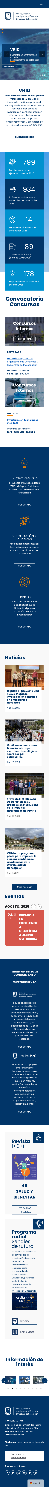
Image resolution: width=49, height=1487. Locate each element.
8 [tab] (36, 1388)
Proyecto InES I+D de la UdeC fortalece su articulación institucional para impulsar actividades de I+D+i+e (23, 804)
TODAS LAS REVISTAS (25, 1210)
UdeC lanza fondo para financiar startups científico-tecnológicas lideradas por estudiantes (22, 751)
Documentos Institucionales (18, 1456)
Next (45, 1380)
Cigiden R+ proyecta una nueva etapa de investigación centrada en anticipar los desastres (23, 696)
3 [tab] (16, 1388)
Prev (4, 1380)
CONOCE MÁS (24, 339)
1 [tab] (8, 1388)
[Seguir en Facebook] (7, 1472)
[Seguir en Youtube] (24, 1472)
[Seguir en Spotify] (35, 1472)
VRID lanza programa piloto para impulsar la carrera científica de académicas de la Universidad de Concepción (21, 860)
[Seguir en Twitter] (13, 1472)
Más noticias (24, 887)
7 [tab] (32, 1388)
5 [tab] (24, 1388)
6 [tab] (28, 1388)
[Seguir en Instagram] (18, 1472)
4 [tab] (20, 1388)
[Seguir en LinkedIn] (30, 1472)
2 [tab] (12, 1388)
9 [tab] (41, 1388)
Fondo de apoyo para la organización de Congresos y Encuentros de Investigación (22, 362)
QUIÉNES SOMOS (24, 137)
